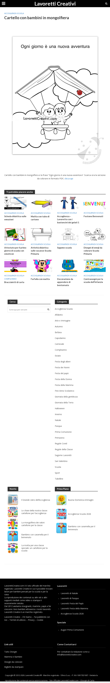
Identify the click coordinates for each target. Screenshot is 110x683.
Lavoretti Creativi (55, 3)
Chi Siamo (27, 617)
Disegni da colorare (13, 662)
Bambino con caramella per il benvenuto (34, 536)
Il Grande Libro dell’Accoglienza (35, 500)
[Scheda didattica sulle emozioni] (15, 203)
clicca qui (69, 178)
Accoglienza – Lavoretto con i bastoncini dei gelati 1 (68, 219)
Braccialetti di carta (14, 282)
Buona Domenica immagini (80, 500)
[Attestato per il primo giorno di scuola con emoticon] (15, 234)
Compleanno (10, 279)
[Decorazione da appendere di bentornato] (68, 265)
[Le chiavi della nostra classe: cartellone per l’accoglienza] (13, 512)
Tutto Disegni (10, 651)
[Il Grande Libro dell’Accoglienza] (13, 500)
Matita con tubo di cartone (40, 218)
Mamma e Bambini (13, 656)
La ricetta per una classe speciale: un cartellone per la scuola (34, 548)
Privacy (31, 620)
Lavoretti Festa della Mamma (74, 608)
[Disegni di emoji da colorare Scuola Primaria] (95, 234)
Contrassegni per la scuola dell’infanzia (93, 280)
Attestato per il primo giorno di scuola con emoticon (15, 250)
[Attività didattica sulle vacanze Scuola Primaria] (42, 234)
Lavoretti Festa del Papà (72, 603)
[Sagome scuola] (68, 234)
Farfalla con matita (40, 279)
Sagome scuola (64, 247)
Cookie (40, 620)
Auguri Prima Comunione (72, 629)
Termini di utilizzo (17, 620)
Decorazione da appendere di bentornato (65, 282)
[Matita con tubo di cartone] (42, 203)
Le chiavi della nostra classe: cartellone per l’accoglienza (34, 512)
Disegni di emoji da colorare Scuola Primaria (93, 250)
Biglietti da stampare (13, 667)
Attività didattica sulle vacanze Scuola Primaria (41, 250)
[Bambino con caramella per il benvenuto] (13, 536)
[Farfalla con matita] (42, 265)
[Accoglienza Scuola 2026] (61, 514)
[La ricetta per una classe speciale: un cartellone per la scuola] (13, 548)
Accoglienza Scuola (14, 13)
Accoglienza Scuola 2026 (79, 514)
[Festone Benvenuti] (95, 203)
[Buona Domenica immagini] (61, 500)
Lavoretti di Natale (69, 593)
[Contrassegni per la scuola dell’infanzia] (95, 265)
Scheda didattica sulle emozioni (15, 218)
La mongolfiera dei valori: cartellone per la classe (33, 524)
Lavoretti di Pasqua (70, 598)
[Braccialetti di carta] (15, 265)
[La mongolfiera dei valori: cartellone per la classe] (13, 524)
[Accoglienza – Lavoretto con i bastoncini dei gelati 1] (68, 203)
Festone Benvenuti (93, 216)
